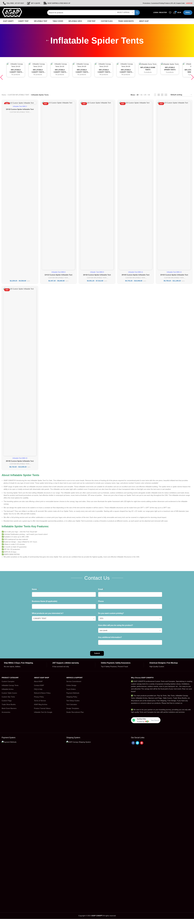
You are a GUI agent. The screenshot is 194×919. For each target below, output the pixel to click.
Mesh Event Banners (9, 708)
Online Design (71, 685)
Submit (97, 653)
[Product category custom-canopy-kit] (16, 70)
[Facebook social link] (133, 743)
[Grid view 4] (166, 94)
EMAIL (187, 12)
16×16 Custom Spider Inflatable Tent (97, 275)
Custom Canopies (8, 681)
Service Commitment (73, 681)
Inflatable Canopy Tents (10, 685)
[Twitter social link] (137, 743)
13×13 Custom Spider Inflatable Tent (58, 275)
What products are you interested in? (47, 613)
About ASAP (38, 681)
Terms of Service (40, 701)
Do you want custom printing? (111, 613)
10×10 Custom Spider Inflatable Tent (20, 109)
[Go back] (47, 40)
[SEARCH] (137, 12)
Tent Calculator (71, 704)
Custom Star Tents (8, 697)
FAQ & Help (38, 689)
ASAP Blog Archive (40, 704)
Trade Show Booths (9, 704)
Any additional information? (110, 637)
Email (101, 589)
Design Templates (72, 708)
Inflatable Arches (7, 689)
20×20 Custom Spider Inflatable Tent (135, 275)
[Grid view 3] (162, 94)
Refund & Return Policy (42, 693)
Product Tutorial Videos (42, 708)
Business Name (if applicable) (44, 601)
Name (35, 589)
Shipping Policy (71, 697)
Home (4, 95)
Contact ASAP (39, 685)
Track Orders (71, 689)
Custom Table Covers (9, 693)
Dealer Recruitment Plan (75, 712)
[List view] (155, 94)
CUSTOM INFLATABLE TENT (19, 95)
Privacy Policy (39, 697)
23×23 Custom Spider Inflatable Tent (174, 275)
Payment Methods (72, 693)
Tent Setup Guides (72, 701)
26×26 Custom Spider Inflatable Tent (20, 461)
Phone (101, 601)
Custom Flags (7, 701)
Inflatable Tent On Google (43, 712)
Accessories (6, 712)
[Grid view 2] (159, 94)
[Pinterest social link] (141, 743)
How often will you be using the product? (115, 625)
